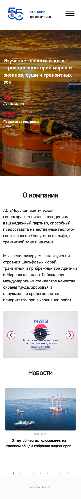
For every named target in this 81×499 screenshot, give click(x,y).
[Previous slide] (11, 335)
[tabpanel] (40, 418)
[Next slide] (70, 335)
